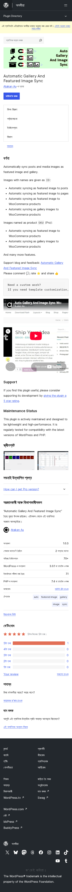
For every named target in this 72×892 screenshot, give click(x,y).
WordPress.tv (13, 797)
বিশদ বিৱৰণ (12, 109)
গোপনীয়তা (8, 767)
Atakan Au (9, 86)
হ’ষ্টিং (5, 761)
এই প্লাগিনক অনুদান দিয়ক (15, 727)
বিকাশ (9, 137)
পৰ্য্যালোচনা (12, 119)
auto (36, 597)
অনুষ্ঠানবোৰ (43, 785)
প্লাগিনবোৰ (43, 761)
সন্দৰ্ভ (5, 749)
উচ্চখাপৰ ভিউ (9, 614)
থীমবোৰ (41, 755)
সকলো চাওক (63, 674)
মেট (6, 815)
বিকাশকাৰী (7, 791)
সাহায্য (10, 146)
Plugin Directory (12, 15)
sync (64, 604)
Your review (11, 674)
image (56, 604)
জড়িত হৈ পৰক (44, 779)
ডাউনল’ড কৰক (11, 95)
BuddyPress (13, 828)
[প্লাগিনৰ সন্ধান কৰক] (40, 40)
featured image (49, 597)
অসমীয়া (15, 844)
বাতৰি (5, 755)
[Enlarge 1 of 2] (30, 456)
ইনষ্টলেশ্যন (12, 128)
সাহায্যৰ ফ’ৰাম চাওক (12, 700)
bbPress (10, 821)
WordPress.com (15, 809)
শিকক (6, 779)
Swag (43, 797)
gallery (63, 597)
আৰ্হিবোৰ (41, 767)
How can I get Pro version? (21, 489)
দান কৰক (43, 791)
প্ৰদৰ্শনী (41, 749)
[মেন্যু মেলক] (66, 5)
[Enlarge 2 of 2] (64, 456)
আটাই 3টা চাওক (62, 589)
